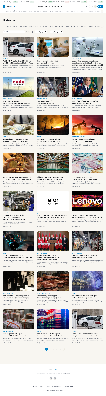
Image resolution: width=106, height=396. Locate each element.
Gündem (97, 11)
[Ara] (86, 6)
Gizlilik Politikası (56, 386)
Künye (35, 386)
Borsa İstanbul (23, 11)
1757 (59, 349)
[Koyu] (93, 6)
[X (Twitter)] (51, 378)
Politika (91, 11)
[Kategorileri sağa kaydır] (102, 11)
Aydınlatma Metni (68, 386)
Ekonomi (8, 11)
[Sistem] (95, 6)
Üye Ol (100, 6)
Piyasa (51, 11)
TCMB (73, 11)
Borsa (67, 11)
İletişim (41, 386)
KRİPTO (15, 11)
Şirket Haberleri (59, 11)
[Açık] (90, 6)
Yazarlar (47, 6)
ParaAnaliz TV (58, 6)
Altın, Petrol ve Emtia (35, 11)
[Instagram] (54, 378)
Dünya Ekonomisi (82, 11)
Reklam (48, 386)
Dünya (45, 11)
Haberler (40, 6)
